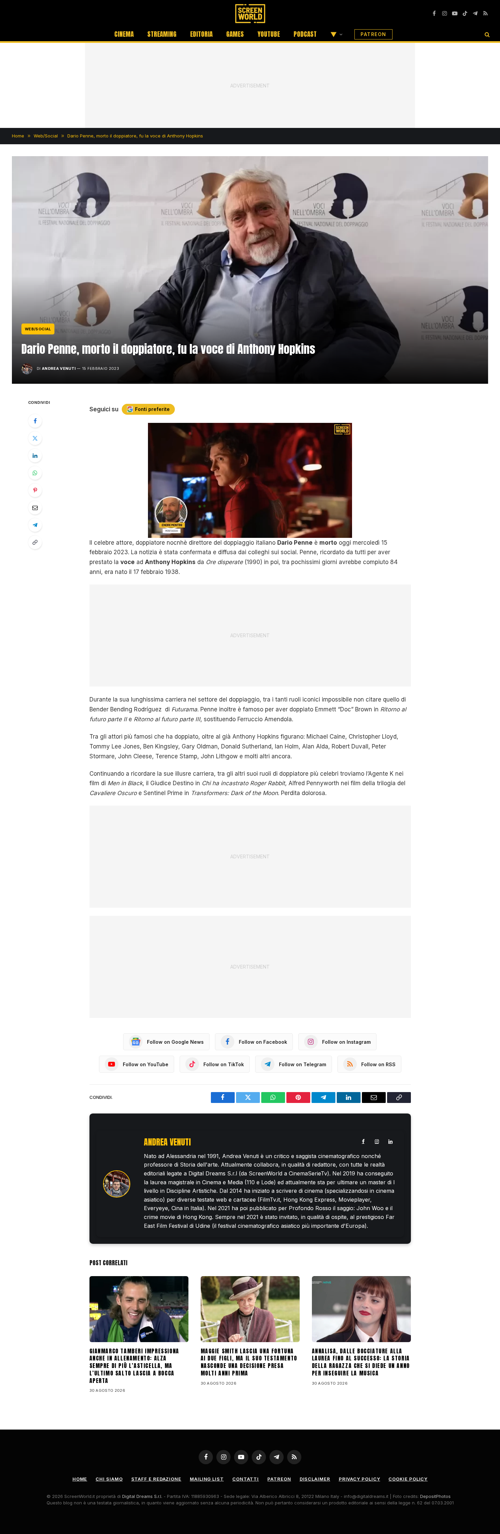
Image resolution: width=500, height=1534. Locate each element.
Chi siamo (109, 1479)
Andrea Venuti (59, 368)
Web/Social (38, 329)
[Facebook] (35, 421)
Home (79, 1479)
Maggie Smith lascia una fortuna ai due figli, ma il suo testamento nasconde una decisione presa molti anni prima (249, 1362)
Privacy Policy (359, 1479)
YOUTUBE (268, 34)
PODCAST (305, 34)
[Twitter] (35, 438)
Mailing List (207, 1479)
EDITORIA (201, 34)
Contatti (245, 1479)
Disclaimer (315, 1479)
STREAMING (162, 34)
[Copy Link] (35, 542)
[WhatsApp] (35, 473)
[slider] (242, 532)
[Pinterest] (35, 490)
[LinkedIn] (35, 455)
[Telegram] (35, 525)
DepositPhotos (435, 1496)
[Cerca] (486, 34)
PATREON (373, 34)
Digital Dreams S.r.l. (142, 1496)
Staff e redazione (156, 1479)
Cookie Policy (408, 1479)
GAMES (235, 34)
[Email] (35, 507)
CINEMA (124, 34)
